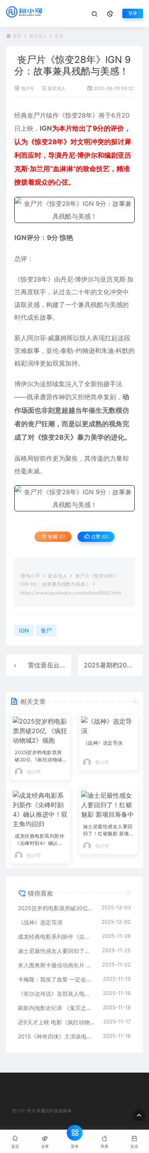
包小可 (27, 88)
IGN (46, 128)
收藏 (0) (56, 536)
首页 (17, 36)
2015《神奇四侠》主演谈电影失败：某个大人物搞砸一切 (56, 1036)
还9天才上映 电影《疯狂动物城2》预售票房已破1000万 (56, 1022)
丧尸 (33, 115)
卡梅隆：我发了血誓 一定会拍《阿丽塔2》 (56, 979)
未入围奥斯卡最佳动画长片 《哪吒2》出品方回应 (56, 965)
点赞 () (99, 536)
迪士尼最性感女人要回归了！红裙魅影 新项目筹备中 (108, 830)
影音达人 (38, 36)
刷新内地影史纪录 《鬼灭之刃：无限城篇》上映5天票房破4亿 (56, 1007)
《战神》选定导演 (103, 743)
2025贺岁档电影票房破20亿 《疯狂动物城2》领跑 (38, 756)
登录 (132, 13)
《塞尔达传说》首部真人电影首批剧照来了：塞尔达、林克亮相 (56, 993)
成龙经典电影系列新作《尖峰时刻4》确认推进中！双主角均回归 (39, 840)
